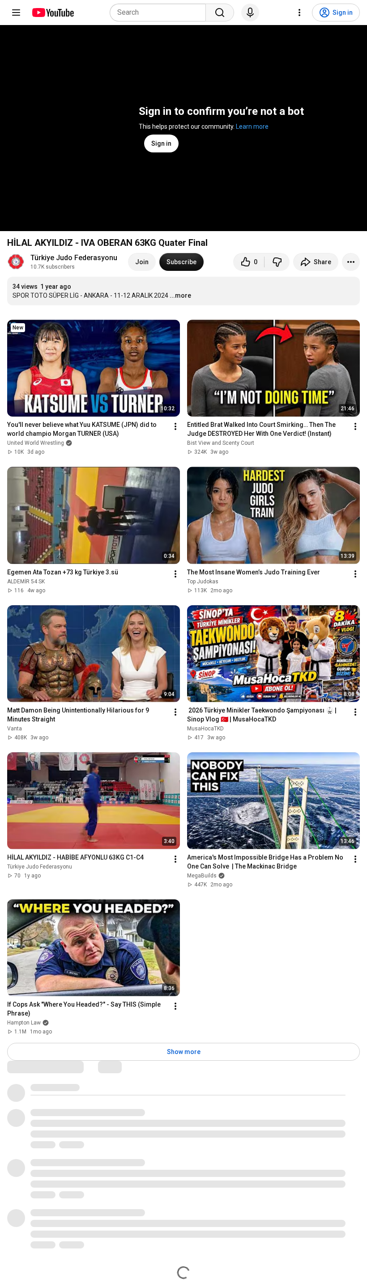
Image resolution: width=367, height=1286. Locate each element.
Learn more (252, 126)
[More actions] (351, 262)
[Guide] (16, 12)
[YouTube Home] (52, 12)
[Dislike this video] (277, 262)
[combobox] (160, 12)
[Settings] (299, 12)
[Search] (219, 12)
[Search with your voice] (250, 12)
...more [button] (180, 295)
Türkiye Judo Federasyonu (73, 257)
